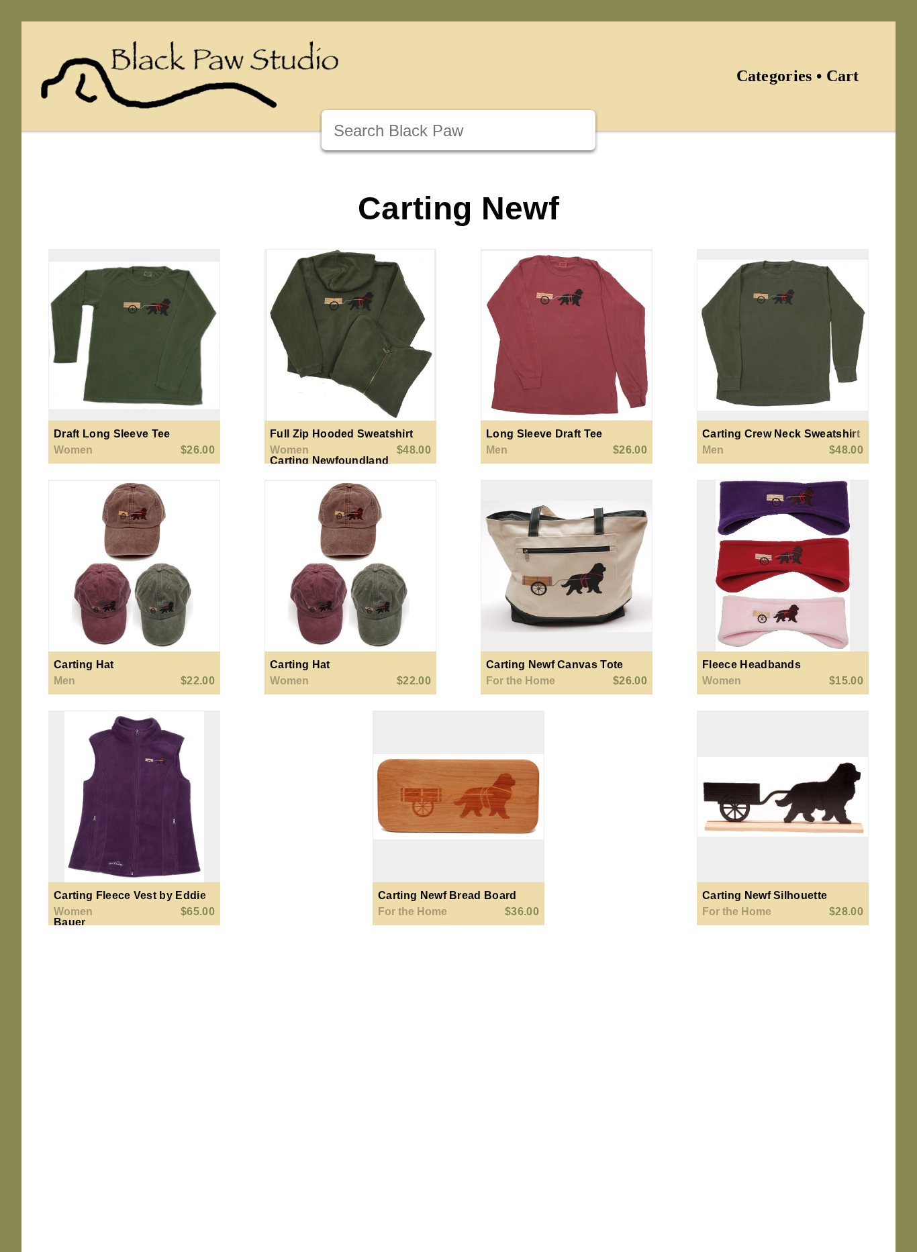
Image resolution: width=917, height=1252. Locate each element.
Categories (774, 76)
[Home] (190, 100)
